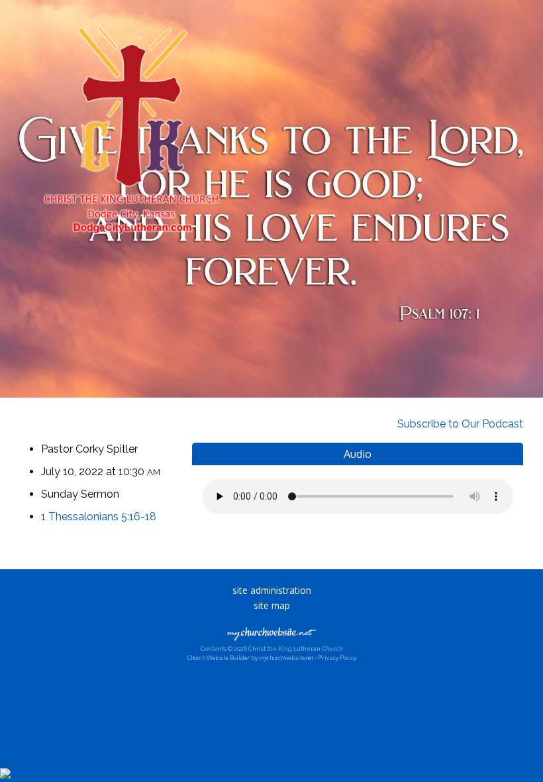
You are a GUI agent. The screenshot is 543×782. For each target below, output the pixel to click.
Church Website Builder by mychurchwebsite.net (250, 657)
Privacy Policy (337, 657)
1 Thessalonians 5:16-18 (98, 516)
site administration (271, 590)
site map (272, 605)
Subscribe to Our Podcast (459, 424)
